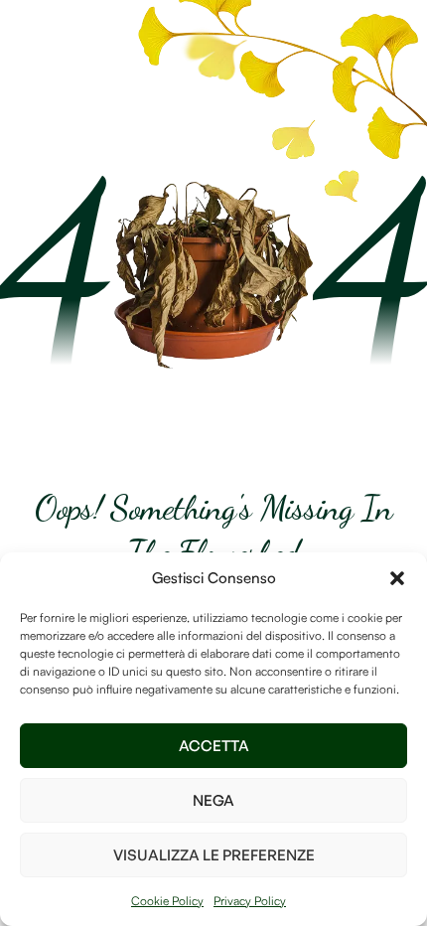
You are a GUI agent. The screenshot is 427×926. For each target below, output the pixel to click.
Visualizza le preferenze (214, 855)
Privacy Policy (250, 900)
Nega (213, 800)
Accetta (214, 745)
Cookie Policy (167, 900)
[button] (397, 578)
